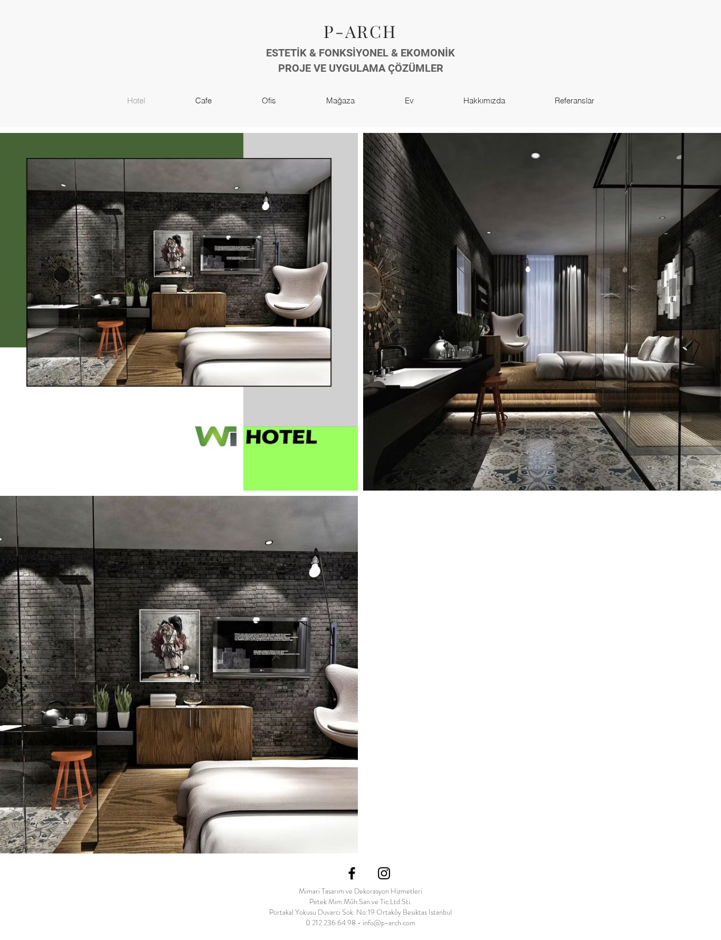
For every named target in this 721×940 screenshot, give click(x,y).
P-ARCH (360, 31)
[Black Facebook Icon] (352, 873)
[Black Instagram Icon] (384, 873)
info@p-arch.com (389, 922)
